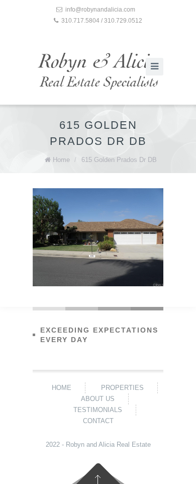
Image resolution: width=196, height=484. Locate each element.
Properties (122, 387)
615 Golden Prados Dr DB (119, 160)
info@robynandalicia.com (100, 9)
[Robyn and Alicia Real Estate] (98, 71)
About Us (98, 398)
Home (61, 160)
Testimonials (97, 410)
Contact (98, 421)
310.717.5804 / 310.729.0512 (101, 20)
